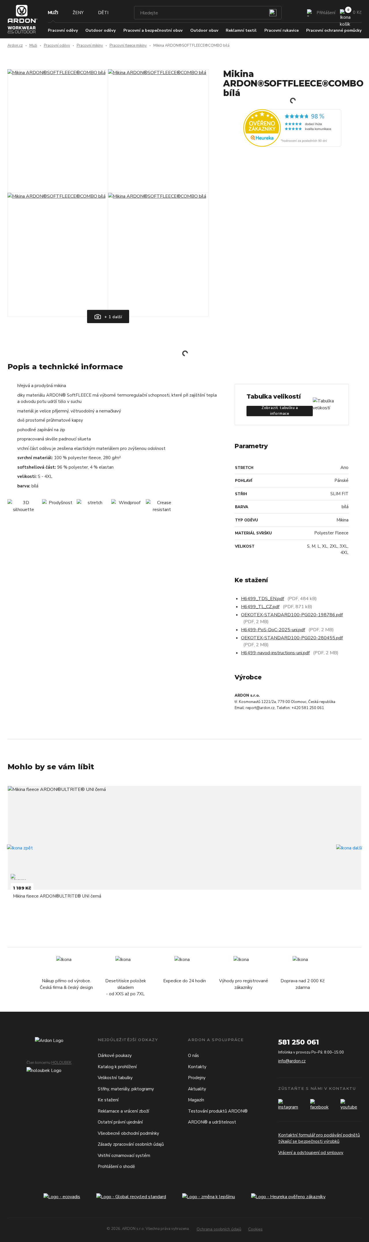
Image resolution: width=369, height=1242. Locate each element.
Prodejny (197, 1078)
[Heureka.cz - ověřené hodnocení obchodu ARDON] (292, 128)
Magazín (196, 1100)
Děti (103, 13)
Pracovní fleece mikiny (128, 45)
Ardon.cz (15, 45)
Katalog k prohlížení (117, 1067)
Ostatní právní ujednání (120, 1122)
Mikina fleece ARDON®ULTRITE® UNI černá (57, 896)
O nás (193, 1055)
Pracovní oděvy (57, 45)
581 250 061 (298, 1042)
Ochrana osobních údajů (219, 1229)
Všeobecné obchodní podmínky (128, 1133)
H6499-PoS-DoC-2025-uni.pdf (273, 630)
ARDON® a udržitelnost (212, 1122)
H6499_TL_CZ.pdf (260, 607)
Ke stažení (108, 1100)
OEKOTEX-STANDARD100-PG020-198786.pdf (292, 615)
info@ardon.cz (292, 1061)
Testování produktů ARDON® (218, 1111)
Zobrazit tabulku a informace (279, 411)
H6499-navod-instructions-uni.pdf (275, 653)
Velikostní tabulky (115, 1078)
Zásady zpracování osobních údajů (131, 1144)
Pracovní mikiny (90, 45)
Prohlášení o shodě (116, 1166)
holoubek (61, 1062)
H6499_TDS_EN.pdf (262, 598)
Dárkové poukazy (115, 1055)
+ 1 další (112, 317)
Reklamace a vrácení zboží (123, 1111)
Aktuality (197, 1089)
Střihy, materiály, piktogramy (126, 1089)
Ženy (78, 13)
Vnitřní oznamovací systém (124, 1155)
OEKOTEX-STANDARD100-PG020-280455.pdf (292, 638)
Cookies (255, 1229)
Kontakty (197, 1067)
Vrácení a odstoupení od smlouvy (310, 1153)
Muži (53, 13)
